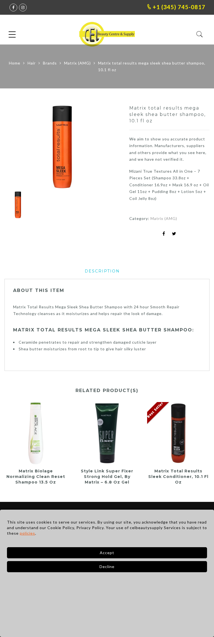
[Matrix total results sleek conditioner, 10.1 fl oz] (178, 433)
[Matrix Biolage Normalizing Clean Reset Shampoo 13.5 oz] (35, 433)
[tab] (102, 271)
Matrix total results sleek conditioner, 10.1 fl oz (178, 477)
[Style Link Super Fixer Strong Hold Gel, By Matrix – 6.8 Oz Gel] (107, 433)
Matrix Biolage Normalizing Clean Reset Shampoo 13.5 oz (35, 477)
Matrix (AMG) (77, 63)
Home (14, 63)
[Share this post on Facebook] (163, 233)
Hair (32, 63)
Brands (50, 63)
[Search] (199, 34)
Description (102, 271)
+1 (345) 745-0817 (178, 7)
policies (27, 533)
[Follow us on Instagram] (23, 7)
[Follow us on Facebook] (13, 7)
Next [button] (104, 148)
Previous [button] (18, 148)
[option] (62, 147)
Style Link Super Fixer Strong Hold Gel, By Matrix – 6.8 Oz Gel (107, 477)
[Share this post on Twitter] (174, 233)
